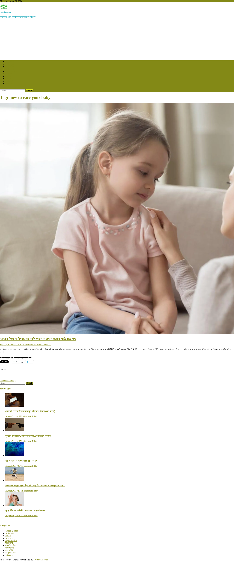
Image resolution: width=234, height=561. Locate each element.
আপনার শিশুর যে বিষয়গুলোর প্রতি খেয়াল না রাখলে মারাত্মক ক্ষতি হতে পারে (38, 339)
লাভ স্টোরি (9, 550)
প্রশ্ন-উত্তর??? (11, 61)
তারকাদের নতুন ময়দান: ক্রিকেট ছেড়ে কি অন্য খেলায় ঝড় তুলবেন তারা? (35, 485)
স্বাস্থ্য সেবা (9, 83)
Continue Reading (8, 380)
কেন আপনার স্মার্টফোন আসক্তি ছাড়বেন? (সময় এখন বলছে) (30, 411)
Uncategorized (11, 531)
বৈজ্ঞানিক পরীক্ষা (10, 69)
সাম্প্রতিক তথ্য (10, 553)
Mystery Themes (40, 560)
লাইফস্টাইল (9, 66)
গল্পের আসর (9, 76)
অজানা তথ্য (9, 81)
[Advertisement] (117, 39)
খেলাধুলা (8, 78)
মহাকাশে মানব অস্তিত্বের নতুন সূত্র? (21, 460)
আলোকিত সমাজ (5, 12)
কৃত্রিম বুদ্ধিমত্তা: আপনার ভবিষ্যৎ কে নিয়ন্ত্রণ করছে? (28, 435)
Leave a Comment (43, 344)
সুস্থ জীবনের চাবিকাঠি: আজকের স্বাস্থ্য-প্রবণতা (25, 510)
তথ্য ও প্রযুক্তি (11, 71)
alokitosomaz (29, 344)
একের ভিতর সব (10, 64)
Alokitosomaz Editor (29, 416)
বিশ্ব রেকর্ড (9, 74)
